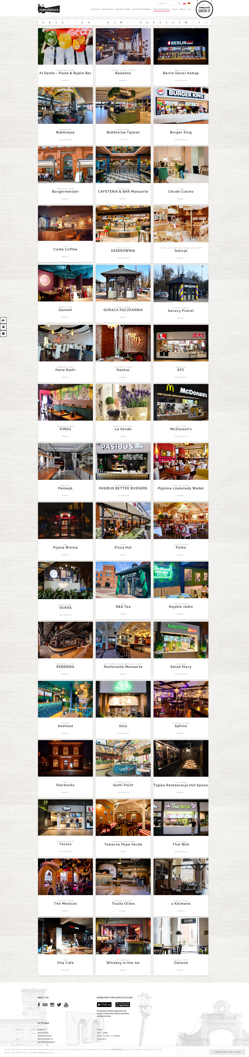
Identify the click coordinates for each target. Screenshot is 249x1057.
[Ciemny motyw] (3, 327)
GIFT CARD (102, 1033)
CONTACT (102, 1039)
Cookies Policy (117, 1049)
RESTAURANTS (45, 1039)
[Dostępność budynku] (3, 333)
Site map (43, 1023)
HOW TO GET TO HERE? (108, 1036)
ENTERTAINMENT (46, 1042)
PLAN (99, 1030)
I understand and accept (227, 1052)
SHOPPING (43, 1033)
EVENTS (42, 1030)
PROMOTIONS (45, 1036)
